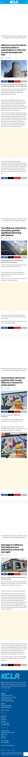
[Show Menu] (1, 2)
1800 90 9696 (5, 740)
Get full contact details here (7, 745)
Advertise (3, 721)
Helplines (3, 717)
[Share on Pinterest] (17, 81)
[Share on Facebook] (4, 81)
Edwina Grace (8, 57)
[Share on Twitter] (11, 81)
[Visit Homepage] (14, 2)
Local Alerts (4, 716)
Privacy (8, 750)
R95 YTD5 (3, 738)
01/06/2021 (15, 57)
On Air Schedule (5, 723)
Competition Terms (5, 725)
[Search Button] (26, 2)
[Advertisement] (14, 19)
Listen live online (5, 710)
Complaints (3, 719)
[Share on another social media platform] (24, 81)
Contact (13, 750)
